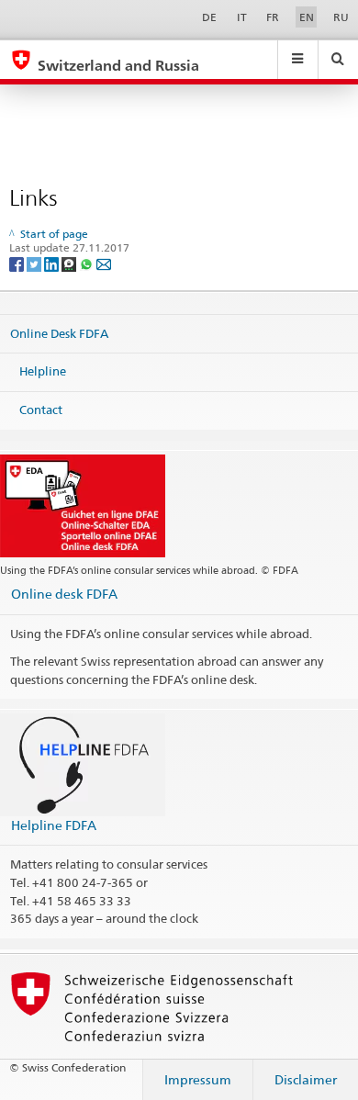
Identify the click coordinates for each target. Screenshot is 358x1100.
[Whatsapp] (87, 263)
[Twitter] (35, 263)
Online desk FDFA (64, 593)
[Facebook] (18, 263)
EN (306, 17)
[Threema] (70, 263)
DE (209, 17)
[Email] (103, 263)
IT (242, 17)
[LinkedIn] (53, 263)
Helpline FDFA (53, 825)
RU (341, 17)
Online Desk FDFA (59, 333)
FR (272, 17)
